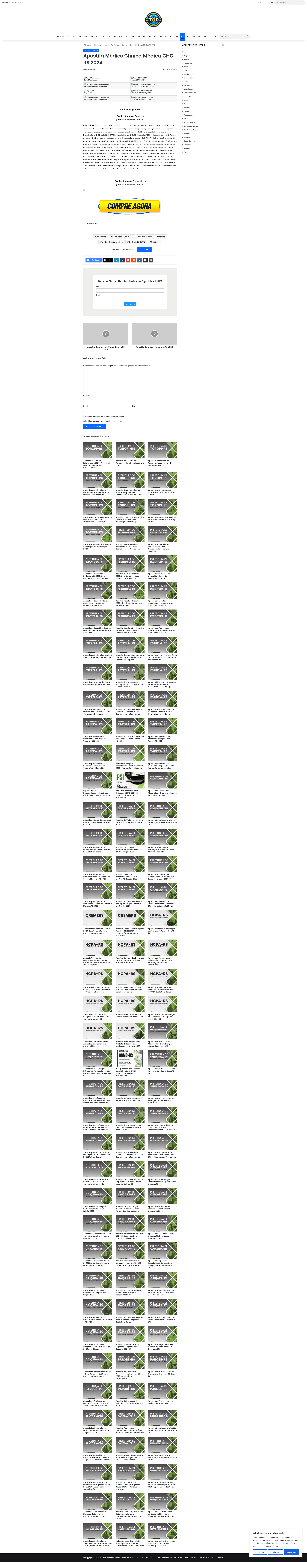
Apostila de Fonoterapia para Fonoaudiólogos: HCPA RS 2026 (129, 1015)
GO (114, 36)
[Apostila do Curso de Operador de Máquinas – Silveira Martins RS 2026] (97, 810)
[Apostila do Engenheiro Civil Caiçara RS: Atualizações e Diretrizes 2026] (162, 1334)
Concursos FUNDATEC (122, 237)
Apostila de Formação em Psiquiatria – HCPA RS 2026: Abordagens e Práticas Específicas (160, 961)
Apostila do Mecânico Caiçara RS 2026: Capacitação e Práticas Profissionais (129, 1236)
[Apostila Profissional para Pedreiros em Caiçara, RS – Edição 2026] (97, 1196)
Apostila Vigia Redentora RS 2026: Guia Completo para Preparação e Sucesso (128, 576)
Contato (220, 1558)
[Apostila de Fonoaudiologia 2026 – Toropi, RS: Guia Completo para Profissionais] (130, 480)
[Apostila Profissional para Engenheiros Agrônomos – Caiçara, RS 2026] (130, 1334)
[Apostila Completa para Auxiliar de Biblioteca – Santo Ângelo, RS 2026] (162, 1418)
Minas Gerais (189, 96)
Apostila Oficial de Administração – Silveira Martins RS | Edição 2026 (126, 876)
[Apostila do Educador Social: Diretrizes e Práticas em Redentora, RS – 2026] (97, 590)
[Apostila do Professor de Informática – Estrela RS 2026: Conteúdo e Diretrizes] (97, 699)
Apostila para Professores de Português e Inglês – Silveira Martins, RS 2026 (129, 903)
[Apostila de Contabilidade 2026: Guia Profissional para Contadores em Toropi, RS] (97, 507)
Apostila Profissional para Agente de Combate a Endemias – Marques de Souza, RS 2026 (97, 1543)
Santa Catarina (189, 141)
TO (216, 36)
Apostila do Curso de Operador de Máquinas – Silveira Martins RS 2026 (97, 822)
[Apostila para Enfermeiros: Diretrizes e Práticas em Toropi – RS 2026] (162, 480)
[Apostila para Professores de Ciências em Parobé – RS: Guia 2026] (162, 1361)
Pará (185, 104)
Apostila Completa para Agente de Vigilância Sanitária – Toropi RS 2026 (162, 519)
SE (210, 36)
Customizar (259, 1552)
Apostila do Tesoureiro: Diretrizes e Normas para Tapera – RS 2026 (94, 738)
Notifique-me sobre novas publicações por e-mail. (104, 421)
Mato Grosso (189, 89)
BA (92, 36)
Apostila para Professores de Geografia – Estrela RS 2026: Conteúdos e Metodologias (161, 711)
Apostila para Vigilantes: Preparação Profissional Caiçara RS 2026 (159, 1208)
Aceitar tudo (291, 1552)
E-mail (86, 406)
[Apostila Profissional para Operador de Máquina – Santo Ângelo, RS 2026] (97, 1418)
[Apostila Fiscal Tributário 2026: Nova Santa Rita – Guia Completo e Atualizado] (97, 1169)
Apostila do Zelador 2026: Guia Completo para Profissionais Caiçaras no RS (97, 1236)
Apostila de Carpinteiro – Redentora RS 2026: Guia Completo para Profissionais (128, 546)
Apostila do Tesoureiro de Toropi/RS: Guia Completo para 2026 (130, 463)
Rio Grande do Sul (117, 45)
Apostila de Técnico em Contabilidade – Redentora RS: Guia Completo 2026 (161, 630)
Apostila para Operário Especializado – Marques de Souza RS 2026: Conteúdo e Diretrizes (128, 1485)
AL (74, 36)
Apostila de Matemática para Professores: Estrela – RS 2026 (96, 683)
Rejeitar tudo (275, 1552)
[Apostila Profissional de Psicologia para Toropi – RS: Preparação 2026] (162, 450)
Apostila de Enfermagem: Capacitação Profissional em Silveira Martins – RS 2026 (161, 876)
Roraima (187, 137)
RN (177, 36)
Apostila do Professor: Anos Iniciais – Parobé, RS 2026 (160, 1402)
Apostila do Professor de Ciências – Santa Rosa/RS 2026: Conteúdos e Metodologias (130, 1154)
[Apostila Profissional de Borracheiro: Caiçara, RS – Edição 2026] (97, 1280)
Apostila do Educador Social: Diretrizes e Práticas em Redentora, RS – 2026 (96, 603)
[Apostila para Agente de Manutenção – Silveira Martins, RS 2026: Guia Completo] (97, 837)
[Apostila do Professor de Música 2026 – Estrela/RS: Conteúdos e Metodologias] (162, 645)
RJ (171, 36)
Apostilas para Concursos (99, 45)
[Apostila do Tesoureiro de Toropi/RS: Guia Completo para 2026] (130, 450)
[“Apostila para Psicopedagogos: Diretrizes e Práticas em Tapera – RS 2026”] (97, 780)
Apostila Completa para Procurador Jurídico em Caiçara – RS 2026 (97, 1319)
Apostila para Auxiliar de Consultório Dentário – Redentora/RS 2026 (159, 576)
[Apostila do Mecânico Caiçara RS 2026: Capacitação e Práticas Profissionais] (130, 1223)
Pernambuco (189, 115)
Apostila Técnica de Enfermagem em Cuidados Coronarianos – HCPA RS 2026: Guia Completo (96, 961)
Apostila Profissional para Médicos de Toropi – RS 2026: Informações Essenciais (96, 492)
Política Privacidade (191, 1558)
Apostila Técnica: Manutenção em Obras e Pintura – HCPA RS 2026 (161, 930)
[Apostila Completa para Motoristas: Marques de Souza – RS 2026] (162, 1445)
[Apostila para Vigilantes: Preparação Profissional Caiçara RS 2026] (162, 1196)
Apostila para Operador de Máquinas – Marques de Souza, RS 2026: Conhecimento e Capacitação (97, 1485)
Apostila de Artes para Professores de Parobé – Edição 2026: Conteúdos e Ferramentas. (130, 1375)
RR (194, 36)
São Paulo (188, 145)
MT (126, 36)
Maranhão (188, 85)
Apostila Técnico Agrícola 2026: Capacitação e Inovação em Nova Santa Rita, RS (130, 1181)
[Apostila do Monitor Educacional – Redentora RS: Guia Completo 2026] (162, 590)
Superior (155, 242)
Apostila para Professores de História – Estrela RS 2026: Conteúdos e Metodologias (129, 711)
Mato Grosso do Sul (191, 93)
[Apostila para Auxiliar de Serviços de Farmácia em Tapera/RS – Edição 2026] (97, 753)
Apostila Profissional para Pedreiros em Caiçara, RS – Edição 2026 (95, 1208)
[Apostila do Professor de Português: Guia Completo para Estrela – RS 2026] (130, 672)
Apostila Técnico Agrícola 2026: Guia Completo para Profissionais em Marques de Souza (130, 1515)
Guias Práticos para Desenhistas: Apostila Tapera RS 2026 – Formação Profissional (130, 765)
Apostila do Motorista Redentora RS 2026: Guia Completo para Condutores (95, 576)
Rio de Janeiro (189, 122)
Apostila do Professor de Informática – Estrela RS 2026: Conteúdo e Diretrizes (96, 711)
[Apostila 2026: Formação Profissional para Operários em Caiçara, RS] (162, 1169)
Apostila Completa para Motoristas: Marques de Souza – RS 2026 (162, 1457)
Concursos (101, 237)
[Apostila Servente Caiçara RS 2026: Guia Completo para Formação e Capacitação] (130, 1196)
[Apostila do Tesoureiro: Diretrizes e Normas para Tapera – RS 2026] (97, 726)
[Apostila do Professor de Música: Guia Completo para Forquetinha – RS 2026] (162, 1031)
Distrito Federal (189, 74)
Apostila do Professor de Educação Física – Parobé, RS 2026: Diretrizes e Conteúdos (96, 1403)
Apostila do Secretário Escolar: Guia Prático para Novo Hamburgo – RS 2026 (162, 1543)
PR (155, 36)
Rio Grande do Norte (191, 126)
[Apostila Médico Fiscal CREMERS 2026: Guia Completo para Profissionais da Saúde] (97, 918)
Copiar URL (144, 249)
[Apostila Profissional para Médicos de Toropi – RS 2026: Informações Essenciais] (97, 480)
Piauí (185, 119)
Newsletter (178, 1558)
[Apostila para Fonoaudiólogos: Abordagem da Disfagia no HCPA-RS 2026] (162, 1004)
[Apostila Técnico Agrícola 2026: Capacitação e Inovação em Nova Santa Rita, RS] (130, 1169)
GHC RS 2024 (145, 237)
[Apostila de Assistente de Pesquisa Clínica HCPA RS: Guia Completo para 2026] (97, 1004)
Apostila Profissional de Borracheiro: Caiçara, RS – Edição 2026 (94, 1292)
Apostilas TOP (90, 69)
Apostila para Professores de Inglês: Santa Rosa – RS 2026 (129, 1099)
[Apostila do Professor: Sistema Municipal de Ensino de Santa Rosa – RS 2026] (130, 1115)
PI (166, 36)
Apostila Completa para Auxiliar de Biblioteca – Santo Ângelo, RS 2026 (162, 1430)
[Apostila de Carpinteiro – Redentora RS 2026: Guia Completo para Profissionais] (130, 534)
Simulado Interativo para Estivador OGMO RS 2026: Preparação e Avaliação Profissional (127, 794)
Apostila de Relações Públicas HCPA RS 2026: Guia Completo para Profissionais (129, 989)
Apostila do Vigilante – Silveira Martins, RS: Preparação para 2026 (129, 822)
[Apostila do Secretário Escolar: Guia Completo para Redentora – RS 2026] (97, 618)
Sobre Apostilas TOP (164, 1558)
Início (87, 45)
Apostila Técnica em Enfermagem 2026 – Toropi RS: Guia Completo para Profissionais (96, 464)
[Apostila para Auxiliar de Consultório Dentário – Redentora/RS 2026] (162, 563)
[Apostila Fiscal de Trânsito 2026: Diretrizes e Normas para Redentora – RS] (130, 590)
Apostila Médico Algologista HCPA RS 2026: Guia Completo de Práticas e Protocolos (96, 989)
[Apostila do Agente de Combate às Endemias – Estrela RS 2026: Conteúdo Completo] (130, 645)
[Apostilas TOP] (153, 19)
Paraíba (187, 108)
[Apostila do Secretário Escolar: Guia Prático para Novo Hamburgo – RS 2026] (162, 1531)
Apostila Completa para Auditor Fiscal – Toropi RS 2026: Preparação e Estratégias (130, 519)
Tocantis (187, 152)
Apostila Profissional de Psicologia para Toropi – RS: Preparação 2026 (160, 463)
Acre (185, 52)
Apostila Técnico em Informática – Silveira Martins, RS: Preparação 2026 (129, 849)
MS (132, 36)
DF (103, 36)
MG (138, 36)
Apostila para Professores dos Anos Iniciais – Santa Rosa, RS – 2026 (162, 1071)
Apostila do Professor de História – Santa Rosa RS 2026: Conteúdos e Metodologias (96, 1100)
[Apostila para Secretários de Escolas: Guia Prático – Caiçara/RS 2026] (130, 1280)
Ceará (186, 70)
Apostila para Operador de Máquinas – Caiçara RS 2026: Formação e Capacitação (128, 1263)
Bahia (186, 67)
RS (182, 36)
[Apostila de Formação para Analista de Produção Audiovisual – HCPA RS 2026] (130, 1031)
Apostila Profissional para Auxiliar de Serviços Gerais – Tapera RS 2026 (160, 738)
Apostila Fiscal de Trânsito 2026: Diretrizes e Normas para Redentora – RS (129, 603)
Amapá (186, 59)
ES (108, 36)
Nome (86, 396)
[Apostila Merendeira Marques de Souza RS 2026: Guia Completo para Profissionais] (162, 1501)
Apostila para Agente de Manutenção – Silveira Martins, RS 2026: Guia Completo (97, 849)
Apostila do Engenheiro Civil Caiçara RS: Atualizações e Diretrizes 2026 (160, 1346)
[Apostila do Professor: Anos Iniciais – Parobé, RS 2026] (162, 1391)
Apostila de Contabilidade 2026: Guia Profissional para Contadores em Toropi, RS (97, 519)
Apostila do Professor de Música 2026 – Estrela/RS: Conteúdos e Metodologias (162, 657)
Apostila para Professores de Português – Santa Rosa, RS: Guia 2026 (161, 1100)
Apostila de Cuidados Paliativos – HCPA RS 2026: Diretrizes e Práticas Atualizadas (130, 960)
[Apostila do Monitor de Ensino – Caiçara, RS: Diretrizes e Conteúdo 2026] (162, 1223)
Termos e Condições (207, 1558)
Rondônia (187, 134)
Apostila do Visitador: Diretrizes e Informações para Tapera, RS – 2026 (130, 738)
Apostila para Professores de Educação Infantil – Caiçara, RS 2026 (162, 1319)
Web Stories (150, 1558)
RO (188, 36)
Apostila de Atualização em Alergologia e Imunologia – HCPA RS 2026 (95, 1043)
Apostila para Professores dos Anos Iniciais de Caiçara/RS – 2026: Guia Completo (129, 1319)
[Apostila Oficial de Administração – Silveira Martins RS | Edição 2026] (130, 864)
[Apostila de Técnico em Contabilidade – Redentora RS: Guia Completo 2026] (162, 618)
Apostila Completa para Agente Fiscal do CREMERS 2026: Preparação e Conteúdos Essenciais (130, 932)
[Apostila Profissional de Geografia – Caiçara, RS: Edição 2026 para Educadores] (97, 1334)
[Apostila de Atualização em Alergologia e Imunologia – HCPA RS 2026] (97, 1031)
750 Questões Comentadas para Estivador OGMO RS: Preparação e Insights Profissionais (128, 1072)
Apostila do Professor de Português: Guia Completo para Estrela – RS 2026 (130, 684)
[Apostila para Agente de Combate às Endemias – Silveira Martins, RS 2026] (97, 891)
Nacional (60, 36)
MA (120, 36)
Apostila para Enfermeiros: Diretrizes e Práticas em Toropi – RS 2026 (161, 492)
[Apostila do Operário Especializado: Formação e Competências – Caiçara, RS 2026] (162, 1250)
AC (68, 36)
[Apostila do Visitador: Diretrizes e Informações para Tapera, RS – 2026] (130, 726)
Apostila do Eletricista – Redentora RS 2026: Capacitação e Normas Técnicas (158, 547)
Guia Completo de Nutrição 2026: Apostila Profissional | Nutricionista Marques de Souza (130, 1543)
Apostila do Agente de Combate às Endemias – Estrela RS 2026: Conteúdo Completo (130, 657)
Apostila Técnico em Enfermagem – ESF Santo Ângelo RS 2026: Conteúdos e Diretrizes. (130, 1430)
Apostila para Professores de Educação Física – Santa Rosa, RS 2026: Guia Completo (96, 1154)
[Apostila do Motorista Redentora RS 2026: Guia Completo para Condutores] (97, 563)
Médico (161, 237)
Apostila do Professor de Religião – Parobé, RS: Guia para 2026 (130, 1403)
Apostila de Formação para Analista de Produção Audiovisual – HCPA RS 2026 (128, 1043)
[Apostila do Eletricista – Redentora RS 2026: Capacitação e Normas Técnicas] (162, 534)
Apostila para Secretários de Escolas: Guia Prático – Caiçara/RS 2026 (128, 1292)
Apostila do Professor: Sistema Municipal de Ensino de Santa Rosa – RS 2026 (129, 1127)
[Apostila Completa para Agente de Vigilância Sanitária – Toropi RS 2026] (162, 507)
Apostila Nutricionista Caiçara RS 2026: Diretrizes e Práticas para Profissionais (161, 1292)
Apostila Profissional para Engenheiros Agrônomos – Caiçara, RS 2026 (127, 1346)
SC (199, 36)
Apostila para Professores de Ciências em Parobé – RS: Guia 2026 (161, 1373)
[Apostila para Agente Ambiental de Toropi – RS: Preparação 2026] (97, 534)
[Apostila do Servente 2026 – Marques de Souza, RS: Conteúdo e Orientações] (97, 1501)
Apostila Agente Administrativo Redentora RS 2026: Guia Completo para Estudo (130, 630)
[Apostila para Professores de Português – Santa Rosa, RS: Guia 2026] (162, 1088)
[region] (275, 1543)
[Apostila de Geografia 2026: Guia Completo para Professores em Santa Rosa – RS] (162, 1115)
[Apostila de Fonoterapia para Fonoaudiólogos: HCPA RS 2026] (130, 1004)
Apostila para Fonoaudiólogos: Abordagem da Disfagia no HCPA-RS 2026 (162, 1016)
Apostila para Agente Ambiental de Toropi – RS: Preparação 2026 (97, 546)
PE (161, 36)
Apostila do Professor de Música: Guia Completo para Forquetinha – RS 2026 (161, 1043)
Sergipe (187, 148)
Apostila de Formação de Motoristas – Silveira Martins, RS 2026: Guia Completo (162, 793)
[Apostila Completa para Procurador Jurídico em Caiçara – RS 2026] (97, 1307)
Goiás (186, 82)
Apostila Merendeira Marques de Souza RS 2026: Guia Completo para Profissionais (161, 1514)
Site (133, 406)
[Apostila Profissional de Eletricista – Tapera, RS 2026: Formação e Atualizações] (162, 753)
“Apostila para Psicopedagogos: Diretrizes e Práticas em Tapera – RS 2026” (97, 793)
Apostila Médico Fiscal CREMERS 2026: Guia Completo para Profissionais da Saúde (97, 930)
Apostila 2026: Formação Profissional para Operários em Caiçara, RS (162, 1181)
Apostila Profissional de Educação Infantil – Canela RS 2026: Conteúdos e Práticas (161, 903)
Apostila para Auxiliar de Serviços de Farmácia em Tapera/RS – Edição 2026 (94, 765)
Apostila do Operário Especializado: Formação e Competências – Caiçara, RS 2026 (161, 1264)
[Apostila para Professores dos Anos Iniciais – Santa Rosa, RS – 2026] (162, 1058)
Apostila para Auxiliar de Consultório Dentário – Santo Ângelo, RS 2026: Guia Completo (97, 1457)
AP (80, 36)
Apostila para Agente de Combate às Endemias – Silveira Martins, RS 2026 (97, 903)
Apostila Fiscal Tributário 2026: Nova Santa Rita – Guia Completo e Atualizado (97, 1181)
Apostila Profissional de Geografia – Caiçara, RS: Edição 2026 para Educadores (97, 1346)
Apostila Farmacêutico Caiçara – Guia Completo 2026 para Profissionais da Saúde (97, 1373)
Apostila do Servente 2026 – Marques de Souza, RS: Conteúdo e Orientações (95, 1514)
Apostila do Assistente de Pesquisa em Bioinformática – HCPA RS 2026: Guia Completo (161, 989)
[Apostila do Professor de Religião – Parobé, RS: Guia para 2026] (130, 1391)
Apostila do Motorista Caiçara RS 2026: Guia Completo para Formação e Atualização (97, 1263)
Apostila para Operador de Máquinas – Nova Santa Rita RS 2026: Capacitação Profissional (162, 1154)
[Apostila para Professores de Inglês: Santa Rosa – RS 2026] (130, 1088)
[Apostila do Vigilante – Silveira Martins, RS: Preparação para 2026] (130, 810)
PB (150, 36)
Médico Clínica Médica (112, 242)
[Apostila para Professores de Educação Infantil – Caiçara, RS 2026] (162, 1307)
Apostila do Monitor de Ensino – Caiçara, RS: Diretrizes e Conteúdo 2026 (162, 1236)
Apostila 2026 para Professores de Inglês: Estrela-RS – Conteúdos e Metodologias (162, 684)
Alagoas (187, 56)
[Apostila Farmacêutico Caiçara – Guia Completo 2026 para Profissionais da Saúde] (97, 1361)
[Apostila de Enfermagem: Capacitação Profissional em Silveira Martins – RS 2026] (162, 864)
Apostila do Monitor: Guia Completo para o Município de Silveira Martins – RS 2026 (96, 876)
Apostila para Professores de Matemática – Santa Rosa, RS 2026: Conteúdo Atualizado (96, 1127)
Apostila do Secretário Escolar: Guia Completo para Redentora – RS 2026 (97, 630)
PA (144, 36)
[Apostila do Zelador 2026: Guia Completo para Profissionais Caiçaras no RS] (97, 1223)
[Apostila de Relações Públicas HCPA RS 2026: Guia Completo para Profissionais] (130, 977)
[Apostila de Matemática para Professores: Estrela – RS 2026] (97, 672)
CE (97, 36)
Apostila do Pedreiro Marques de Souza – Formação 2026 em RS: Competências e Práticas (161, 1484)
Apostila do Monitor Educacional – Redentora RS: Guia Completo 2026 (160, 603)
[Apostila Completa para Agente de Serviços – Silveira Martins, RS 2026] (162, 810)
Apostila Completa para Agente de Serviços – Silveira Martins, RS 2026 (162, 822)
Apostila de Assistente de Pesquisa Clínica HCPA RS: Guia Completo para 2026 (97, 1016)
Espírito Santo (189, 78)
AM (85, 36)
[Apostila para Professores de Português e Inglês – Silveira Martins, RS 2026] (130, 891)
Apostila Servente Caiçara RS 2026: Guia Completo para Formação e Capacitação (129, 1208)
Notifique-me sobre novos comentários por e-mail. (104, 416)
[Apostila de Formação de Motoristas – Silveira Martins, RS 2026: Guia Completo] (162, 780)
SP (205, 36)
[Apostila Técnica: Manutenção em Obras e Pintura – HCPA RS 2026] (162, 918)
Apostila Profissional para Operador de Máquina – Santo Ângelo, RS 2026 (96, 1430)
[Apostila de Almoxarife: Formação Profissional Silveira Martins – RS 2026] (162, 837)
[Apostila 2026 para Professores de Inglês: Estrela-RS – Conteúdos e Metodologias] (162, 672)
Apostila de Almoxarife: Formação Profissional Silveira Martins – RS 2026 (161, 849)
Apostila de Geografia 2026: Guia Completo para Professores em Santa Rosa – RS (162, 1127)
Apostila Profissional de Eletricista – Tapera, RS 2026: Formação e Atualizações (161, 765)
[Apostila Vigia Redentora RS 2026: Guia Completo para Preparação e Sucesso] (130, 563)
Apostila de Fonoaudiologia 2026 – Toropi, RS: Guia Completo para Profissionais (128, 492)
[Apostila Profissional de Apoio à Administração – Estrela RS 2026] (97, 645)
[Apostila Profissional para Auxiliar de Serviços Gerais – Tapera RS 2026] (162, 726)
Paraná (186, 111)
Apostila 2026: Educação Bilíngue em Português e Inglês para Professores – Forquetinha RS (97, 1072)
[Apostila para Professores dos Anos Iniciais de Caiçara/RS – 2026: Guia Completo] (130, 1307)
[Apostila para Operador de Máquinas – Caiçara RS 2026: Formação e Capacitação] (130, 1250)
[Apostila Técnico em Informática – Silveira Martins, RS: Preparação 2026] (130, 837)
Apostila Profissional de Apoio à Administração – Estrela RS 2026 (97, 656)
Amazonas (188, 63)
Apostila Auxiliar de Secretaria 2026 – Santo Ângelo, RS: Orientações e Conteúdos (129, 1457)
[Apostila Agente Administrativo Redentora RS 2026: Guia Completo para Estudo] (130, 618)
